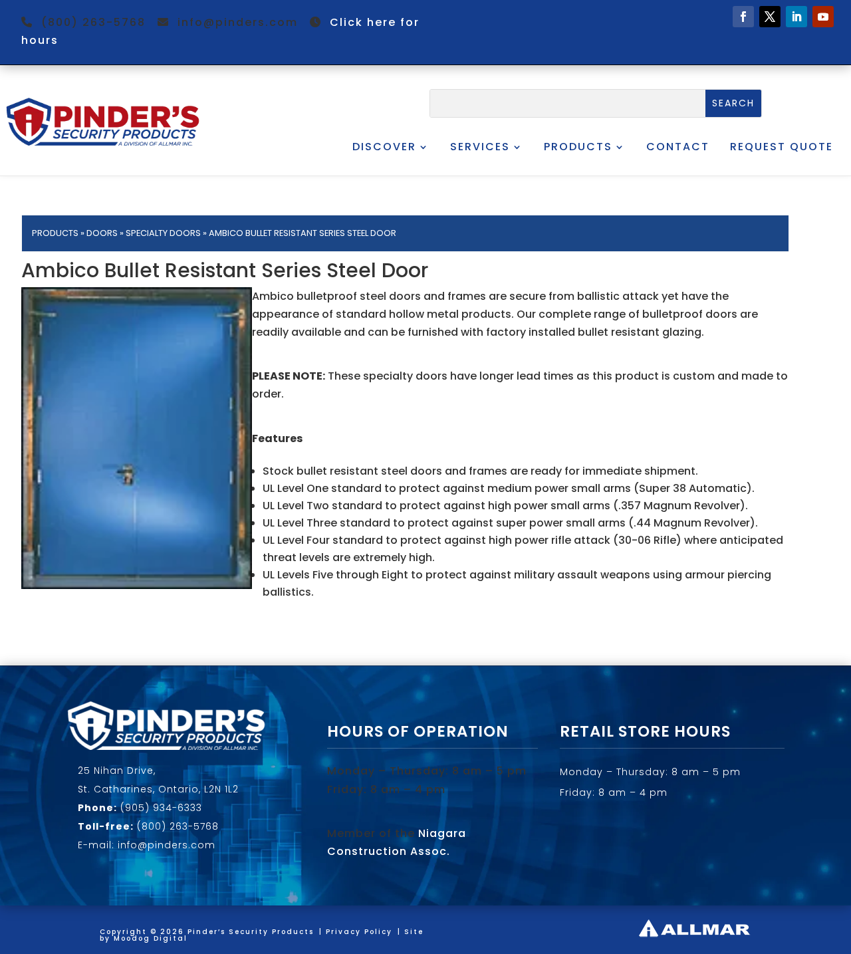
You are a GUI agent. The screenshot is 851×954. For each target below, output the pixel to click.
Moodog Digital (150, 938)
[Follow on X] (770, 16)
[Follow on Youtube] (823, 16)
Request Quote (781, 146)
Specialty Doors (163, 233)
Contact (677, 146)
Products (578, 146)
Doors (102, 233)
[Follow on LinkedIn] (796, 16)
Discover (384, 146)
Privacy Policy (359, 932)
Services (480, 146)
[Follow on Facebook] (743, 16)
